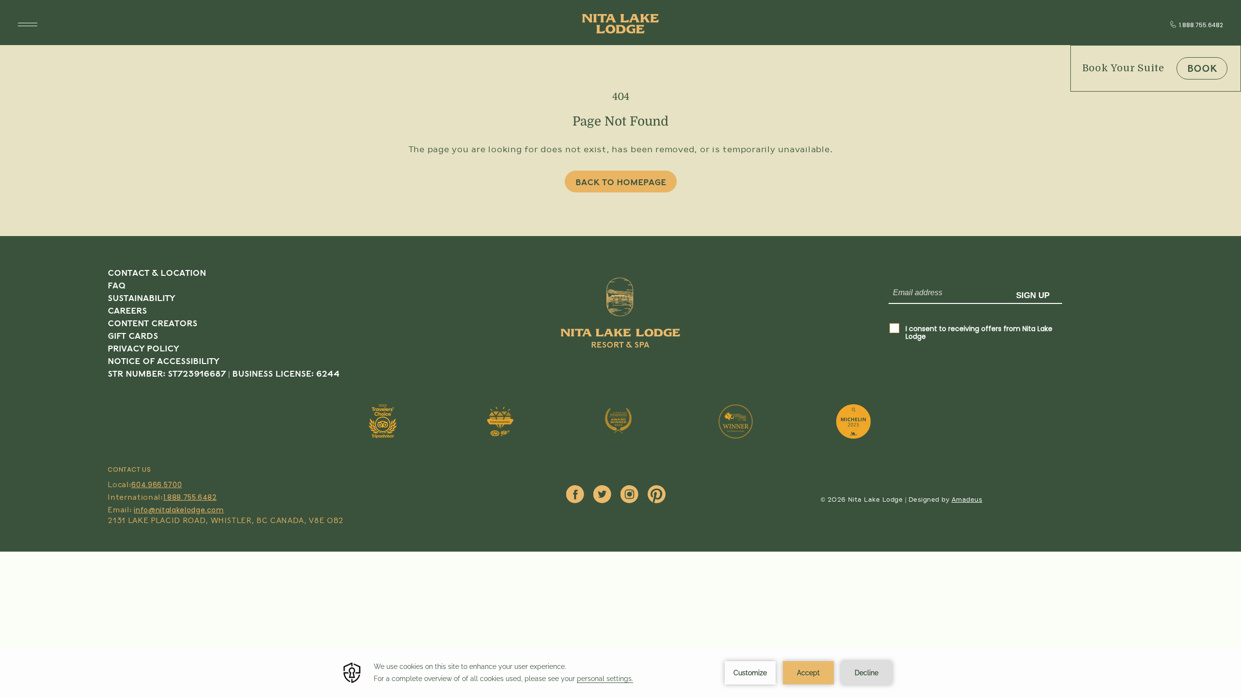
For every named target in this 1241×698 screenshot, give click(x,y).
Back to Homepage (620, 182)
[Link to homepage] (620, 329)
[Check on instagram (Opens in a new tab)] (629, 495)
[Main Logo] (620, 23)
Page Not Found (620, 121)
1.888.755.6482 (1201, 25)
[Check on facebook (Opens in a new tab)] (575, 495)
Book (1202, 68)
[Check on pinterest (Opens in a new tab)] (657, 495)
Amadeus (967, 499)
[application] (620, 673)
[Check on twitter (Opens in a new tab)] (602, 495)
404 (620, 96)
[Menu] (27, 24)
